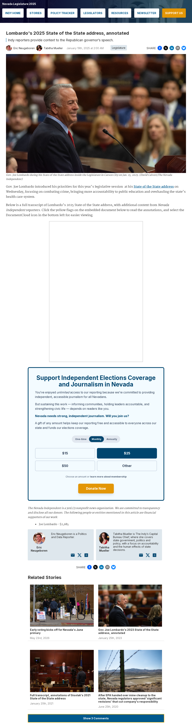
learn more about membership (108, 476)
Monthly (96, 439)
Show (96, 718)
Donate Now (96, 488)
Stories (36, 13)
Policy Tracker (62, 13)
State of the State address (154, 186)
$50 (65, 466)
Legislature (118, 47)
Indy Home (13, 13)
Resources (119, 13)
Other (127, 466)
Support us (174, 13)
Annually (111, 439)
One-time (80, 439)
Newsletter (146, 13)
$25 (127, 453)
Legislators (92, 13)
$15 (65, 453)
